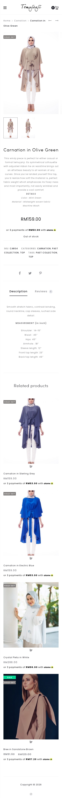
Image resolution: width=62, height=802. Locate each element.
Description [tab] (18, 291)
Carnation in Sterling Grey (19, 473)
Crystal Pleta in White (16, 657)
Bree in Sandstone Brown (18, 749)
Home (7, 20)
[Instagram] (31, 794)
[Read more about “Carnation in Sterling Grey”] (31, 466)
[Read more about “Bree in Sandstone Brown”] (31, 742)
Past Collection (46, 252)
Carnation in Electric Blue (18, 565)
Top (22, 252)
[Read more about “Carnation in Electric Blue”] (31, 558)
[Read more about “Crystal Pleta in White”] (31, 650)
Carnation (20, 20)
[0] (57, 7)
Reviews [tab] (43, 291)
